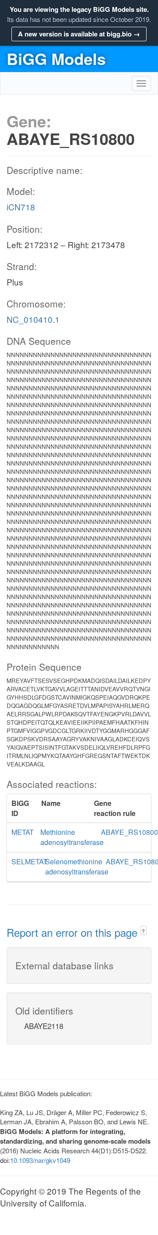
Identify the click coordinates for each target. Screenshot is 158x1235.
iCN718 (21, 207)
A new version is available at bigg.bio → (79, 34)
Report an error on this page (73, 932)
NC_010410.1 (33, 319)
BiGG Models (56, 58)
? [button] (143, 931)
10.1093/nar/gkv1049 (40, 1160)
